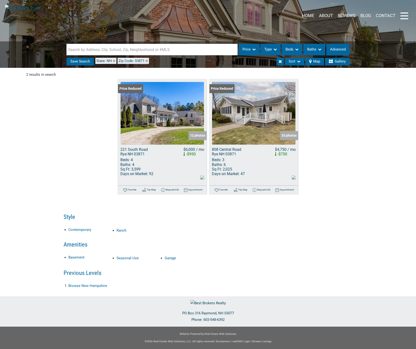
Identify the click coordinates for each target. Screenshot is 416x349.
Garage (170, 258)
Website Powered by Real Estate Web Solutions (208, 334)
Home (308, 15)
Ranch (121, 230)
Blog (365, 15)
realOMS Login (241, 341)
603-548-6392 (214, 319)
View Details (162, 113)
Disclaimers (223, 341)
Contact (386, 15)
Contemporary (79, 230)
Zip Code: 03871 (131, 61)
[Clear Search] (280, 61)
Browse (87, 286)
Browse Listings (262, 341)
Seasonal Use (128, 258)
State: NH (104, 61)
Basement (76, 257)
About (326, 15)
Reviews (347, 15)
